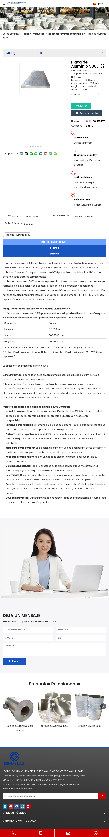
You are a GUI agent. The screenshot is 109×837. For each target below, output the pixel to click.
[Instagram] (22, 806)
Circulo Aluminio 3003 (89, 726)
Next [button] (103, 706)
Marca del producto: (60, 216)
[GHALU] (14, 758)
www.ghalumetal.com (22, 788)
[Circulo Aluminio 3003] (89, 706)
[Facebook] (16, 806)
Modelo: (8, 216)
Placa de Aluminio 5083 (17, 234)
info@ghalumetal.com (67, 784)
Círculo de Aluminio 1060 (54, 726)
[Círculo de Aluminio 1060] (54, 706)
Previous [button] (6, 706)
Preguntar (81, 106)
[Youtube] (11, 806)
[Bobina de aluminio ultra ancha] (20, 706)
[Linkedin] (5, 806)
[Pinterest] (28, 806)
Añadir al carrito (89, 113)
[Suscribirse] (102, 796)
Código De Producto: (14, 223)
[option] (20, 711)
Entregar (14, 661)
